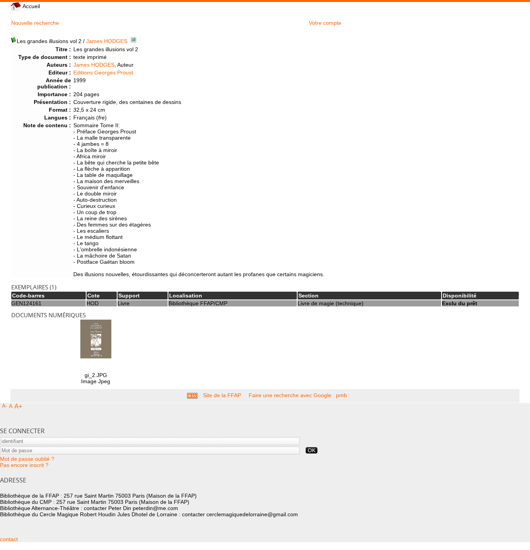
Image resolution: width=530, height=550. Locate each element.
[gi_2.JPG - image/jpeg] (95, 356)
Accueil (30, 6)
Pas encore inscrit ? (24, 465)
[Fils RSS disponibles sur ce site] (192, 395)
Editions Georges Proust (103, 72)
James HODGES (106, 41)
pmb (341, 395)
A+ (18, 406)
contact (9, 539)
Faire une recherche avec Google (290, 395)
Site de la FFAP (222, 395)
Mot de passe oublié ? (27, 459)
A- (4, 406)
